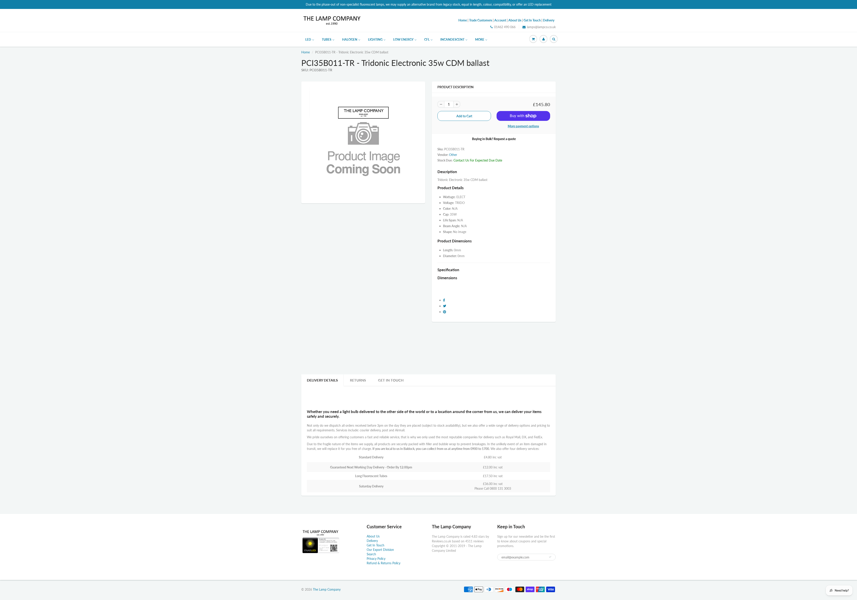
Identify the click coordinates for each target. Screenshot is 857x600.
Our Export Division (380, 550)
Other (453, 155)
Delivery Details (322, 380)
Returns (358, 380)
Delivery (372, 541)
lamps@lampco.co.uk (541, 27)
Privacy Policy (376, 558)
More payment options (523, 126)
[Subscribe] (550, 556)
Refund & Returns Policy (383, 563)
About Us (373, 536)
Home (305, 52)
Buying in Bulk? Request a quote (494, 139)
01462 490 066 (505, 27)
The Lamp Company (327, 589)
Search (371, 554)
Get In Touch (391, 380)
